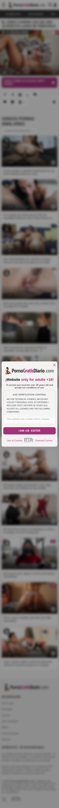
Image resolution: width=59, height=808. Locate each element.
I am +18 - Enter (29, 430)
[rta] (29, 442)
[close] (54, 365)
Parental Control (43, 440)
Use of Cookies (14, 440)
